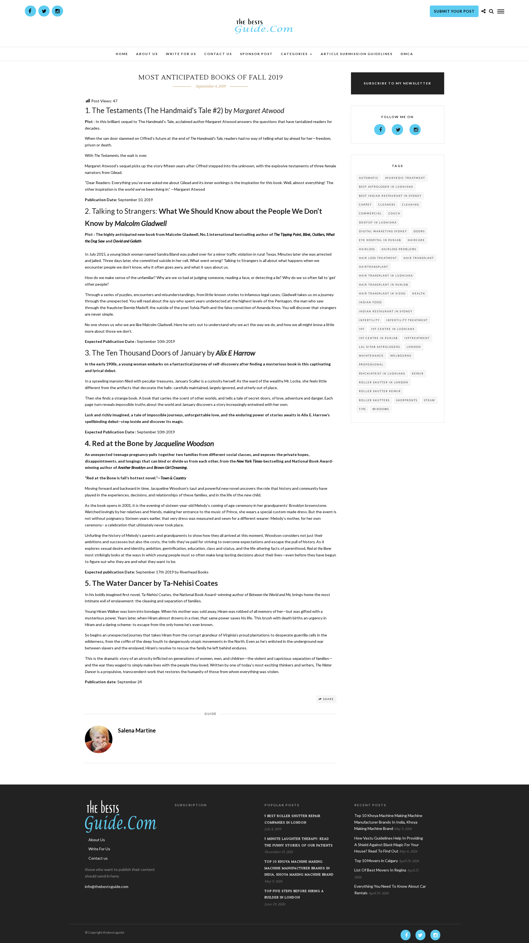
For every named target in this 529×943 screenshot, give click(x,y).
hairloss (367, 249)
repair (418, 373)
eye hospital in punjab (380, 240)
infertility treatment (407, 320)
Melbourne (401, 355)
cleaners (386, 204)
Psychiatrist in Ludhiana (382, 373)
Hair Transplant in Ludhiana (386, 275)
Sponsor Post (256, 54)
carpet (365, 204)
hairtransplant (373, 266)
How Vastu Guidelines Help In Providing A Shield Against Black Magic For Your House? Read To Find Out (388, 845)
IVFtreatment (417, 338)
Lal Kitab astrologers (379, 346)
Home (122, 54)
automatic (369, 177)
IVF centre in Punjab (378, 338)
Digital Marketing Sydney (383, 231)
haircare (416, 240)
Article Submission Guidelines (357, 54)
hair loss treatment (378, 257)
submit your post (454, 11)
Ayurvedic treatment (405, 177)
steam (429, 400)
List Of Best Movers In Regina (380, 870)
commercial (370, 213)
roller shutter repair (380, 391)
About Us (147, 54)
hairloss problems (399, 249)
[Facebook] (379, 129)
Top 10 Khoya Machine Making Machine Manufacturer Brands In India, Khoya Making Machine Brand (299, 868)
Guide (210, 713)
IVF (362, 328)
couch (394, 213)
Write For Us (181, 54)
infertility (369, 320)
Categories (294, 54)
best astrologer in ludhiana (386, 186)
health (418, 293)
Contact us (218, 54)
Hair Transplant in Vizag (382, 293)
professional (371, 364)
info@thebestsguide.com (106, 886)
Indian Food (370, 302)
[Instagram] (57, 11)
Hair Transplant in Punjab (383, 284)
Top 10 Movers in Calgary (376, 860)
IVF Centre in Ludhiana (393, 328)
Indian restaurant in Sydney (385, 311)
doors (419, 231)
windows (381, 409)
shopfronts (406, 400)
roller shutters (374, 400)
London (414, 346)
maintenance (371, 355)
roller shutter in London (383, 382)
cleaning (410, 204)
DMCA (407, 54)
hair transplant (419, 257)
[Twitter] (397, 129)
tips (362, 409)
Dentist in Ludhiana (378, 222)
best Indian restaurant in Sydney (390, 195)
